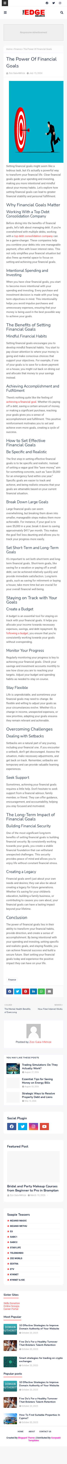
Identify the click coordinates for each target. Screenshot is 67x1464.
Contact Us (45, 1431)
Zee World (16, 1258)
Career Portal (11, 1309)
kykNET (14, 1274)
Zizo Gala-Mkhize (17, 73)
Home (9, 49)
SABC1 (13, 1236)
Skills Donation (12, 1303)
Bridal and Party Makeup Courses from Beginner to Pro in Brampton (33, 1188)
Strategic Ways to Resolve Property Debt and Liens (38, 1095)
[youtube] (44, 1126)
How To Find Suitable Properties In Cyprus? (39, 1416)
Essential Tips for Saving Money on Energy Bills (37, 1081)
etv (12, 1269)
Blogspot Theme (26, 1437)
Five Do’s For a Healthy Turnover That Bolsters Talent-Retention (38, 1343)
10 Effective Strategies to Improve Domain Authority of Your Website (39, 1327)
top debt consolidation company (33, 236)
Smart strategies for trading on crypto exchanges (41, 1360)
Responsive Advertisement (33, 32)
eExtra (14, 1263)
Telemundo (16, 1253)
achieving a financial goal (21, 401)
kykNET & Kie (17, 1279)
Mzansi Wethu (18, 1226)
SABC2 (13, 1242)
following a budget (17, 633)
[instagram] (60, 3)
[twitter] (53, 3)
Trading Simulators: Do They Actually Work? (40, 1066)
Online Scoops (11, 1306)
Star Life (15, 1247)
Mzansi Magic (18, 1220)
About (32, 1431)
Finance (18, 49)
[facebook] (47, 3)
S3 (11, 1231)
